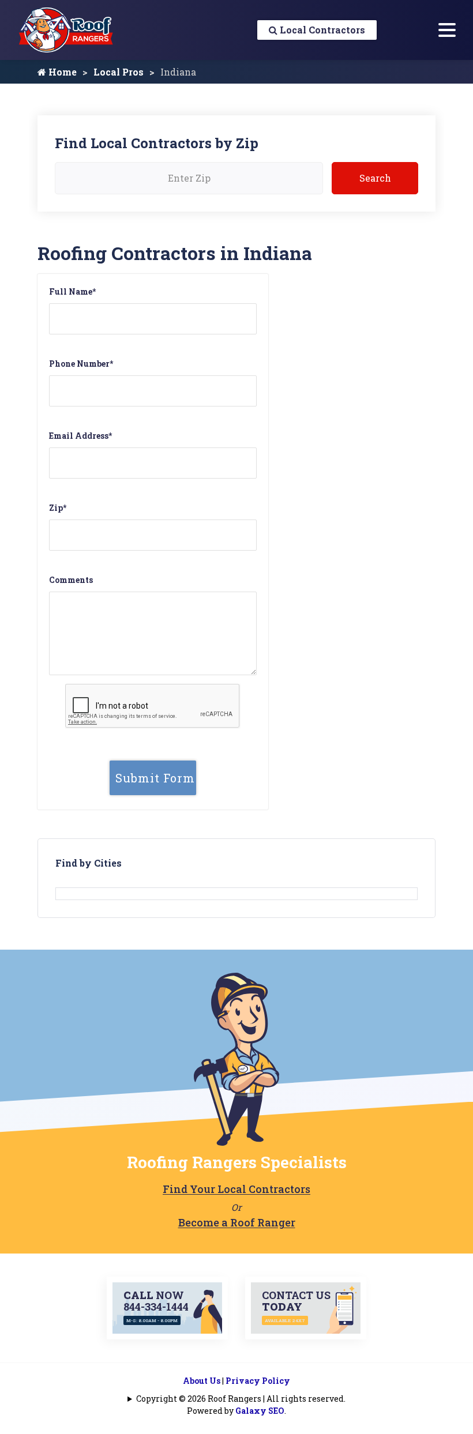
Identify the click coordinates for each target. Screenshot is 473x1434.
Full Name (72, 291)
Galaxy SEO (259, 1410)
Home (61, 72)
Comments (71, 579)
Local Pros (118, 72)
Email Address (80, 435)
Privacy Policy (258, 1380)
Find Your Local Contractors (236, 1189)
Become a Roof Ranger (236, 1222)
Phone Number (81, 363)
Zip (57, 507)
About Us (201, 1380)
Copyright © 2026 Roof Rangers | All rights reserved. (241, 1398)
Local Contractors (321, 30)
